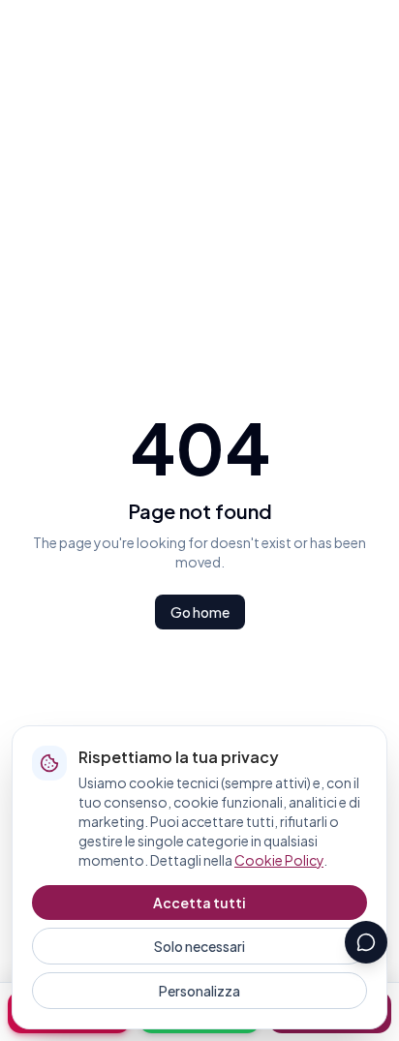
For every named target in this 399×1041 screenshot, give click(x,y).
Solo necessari (199, 946)
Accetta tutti (199, 902)
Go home (200, 612)
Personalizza (199, 990)
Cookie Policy (278, 860)
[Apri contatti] (366, 942)
